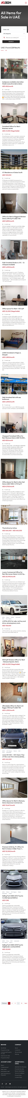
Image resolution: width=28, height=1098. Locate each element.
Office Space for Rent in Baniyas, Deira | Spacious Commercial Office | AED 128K (13, 802)
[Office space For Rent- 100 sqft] (14, 295)
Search (11, 41)
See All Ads (3, 1048)
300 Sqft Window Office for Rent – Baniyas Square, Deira (13, 661)
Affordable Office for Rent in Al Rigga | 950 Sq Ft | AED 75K (12, 707)
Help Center (4, 1069)
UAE (6, 50)
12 (21, 1003)
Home (2, 50)
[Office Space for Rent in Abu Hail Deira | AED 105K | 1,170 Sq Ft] (14, 469)
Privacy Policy (18, 1075)
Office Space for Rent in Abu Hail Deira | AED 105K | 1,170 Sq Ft (13, 483)
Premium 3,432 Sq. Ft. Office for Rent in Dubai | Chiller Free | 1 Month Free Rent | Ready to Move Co (13, 848)
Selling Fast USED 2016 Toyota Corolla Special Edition (12, 897)
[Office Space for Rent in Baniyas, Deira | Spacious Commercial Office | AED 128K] (14, 788)
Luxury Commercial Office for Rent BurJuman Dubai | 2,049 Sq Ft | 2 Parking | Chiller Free (13, 573)
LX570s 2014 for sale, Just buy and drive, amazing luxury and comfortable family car (14, 622)
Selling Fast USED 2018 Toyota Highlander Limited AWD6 (12, 946)
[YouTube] (10, 1083)
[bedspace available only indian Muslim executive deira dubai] (14, 69)
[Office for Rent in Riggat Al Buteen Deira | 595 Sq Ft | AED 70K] (14, 203)
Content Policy (18, 1077)
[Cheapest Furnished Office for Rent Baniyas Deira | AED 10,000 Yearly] (14, 423)
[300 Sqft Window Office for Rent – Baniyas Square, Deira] (14, 647)
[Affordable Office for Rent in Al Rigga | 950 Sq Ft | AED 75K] (14, 693)
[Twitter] (6, 1083)
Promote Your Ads (19, 1069)
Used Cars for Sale (5, 1055)
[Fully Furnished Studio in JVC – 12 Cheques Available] (14, 249)
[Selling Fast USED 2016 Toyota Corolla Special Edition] (14, 880)
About (16, 1048)
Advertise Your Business (20, 1067)
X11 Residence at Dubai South (12, 172)
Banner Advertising (19, 1071)
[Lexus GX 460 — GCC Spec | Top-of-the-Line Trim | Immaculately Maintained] (14, 739)
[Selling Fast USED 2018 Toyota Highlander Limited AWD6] (14, 929)
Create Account (4, 1067)
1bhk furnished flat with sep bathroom (11, 398)
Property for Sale (5, 1050)
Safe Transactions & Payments (5, 1074)
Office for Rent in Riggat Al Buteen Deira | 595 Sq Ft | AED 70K (14, 217)
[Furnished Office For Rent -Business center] (14, 113)
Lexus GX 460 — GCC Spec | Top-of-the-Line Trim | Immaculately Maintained (13, 756)
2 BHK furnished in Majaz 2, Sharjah (11, 354)
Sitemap (17, 1054)
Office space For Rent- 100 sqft (13, 309)
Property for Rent (5, 1057)
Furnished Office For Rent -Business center (11, 127)
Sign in (2, 1065)
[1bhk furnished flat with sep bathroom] (14, 384)
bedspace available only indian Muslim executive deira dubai (13, 83)
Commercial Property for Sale (6, 1053)
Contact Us (17, 1050)
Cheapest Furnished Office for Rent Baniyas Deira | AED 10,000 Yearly (13, 437)
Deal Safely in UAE (5, 1071)
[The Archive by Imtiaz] (14, 515)
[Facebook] (2, 1083)
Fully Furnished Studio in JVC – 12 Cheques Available (13, 263)
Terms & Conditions (19, 1073)
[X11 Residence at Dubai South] (14, 159)
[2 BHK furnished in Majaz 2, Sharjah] (14, 340)
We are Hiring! (18, 1052)
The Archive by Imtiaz (9, 528)
